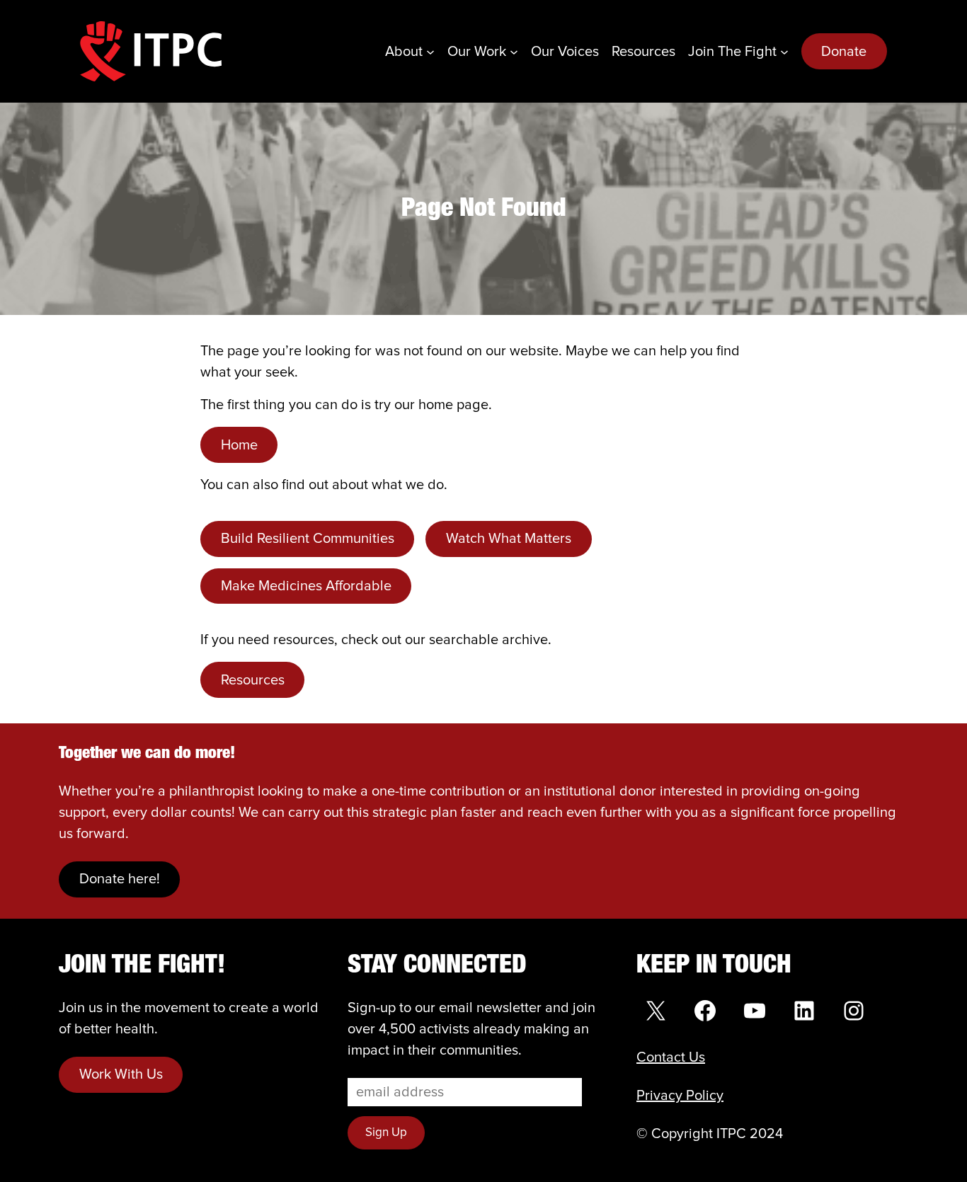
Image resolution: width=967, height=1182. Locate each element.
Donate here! (119, 879)
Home (239, 445)
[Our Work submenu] (514, 51)
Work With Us (121, 1074)
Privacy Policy (679, 1096)
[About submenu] (430, 51)
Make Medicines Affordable (306, 586)
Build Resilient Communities (307, 539)
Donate (843, 52)
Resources (253, 680)
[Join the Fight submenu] (784, 51)
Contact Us (670, 1057)
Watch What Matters (508, 539)
